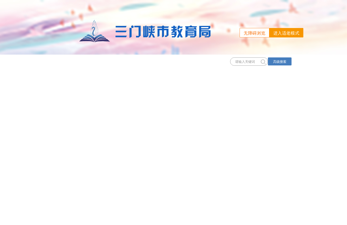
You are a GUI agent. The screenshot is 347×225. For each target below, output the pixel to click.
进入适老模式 (286, 33)
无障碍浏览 (254, 33)
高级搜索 (279, 61)
